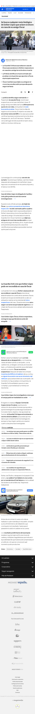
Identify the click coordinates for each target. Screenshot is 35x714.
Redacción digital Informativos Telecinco (16, 59)
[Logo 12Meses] (17, 652)
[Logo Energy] (17, 630)
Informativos (10, 549)
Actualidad (5, 558)
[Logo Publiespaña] (17, 664)
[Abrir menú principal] (32, 9)
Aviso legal (17, 677)
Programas (5, 562)
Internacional (28, 12)
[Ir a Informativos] (9, 9)
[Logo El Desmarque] (17, 613)
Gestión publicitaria (17, 688)
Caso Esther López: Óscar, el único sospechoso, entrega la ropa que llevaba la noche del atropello (16, 319)
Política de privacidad (18, 681)
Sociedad (20, 12)
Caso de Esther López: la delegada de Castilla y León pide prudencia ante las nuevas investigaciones (16, 196)
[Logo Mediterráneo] (17, 669)
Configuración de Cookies (17, 683)
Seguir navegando (8, 571)
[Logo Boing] (17, 624)
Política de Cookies (17, 685)
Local (15, 12)
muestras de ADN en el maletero (12, 374)
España (10, 12)
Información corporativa (17, 679)
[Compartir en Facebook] (32, 92)
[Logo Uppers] (17, 641)
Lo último (4, 12)
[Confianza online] (18, 708)
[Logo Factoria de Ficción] (17, 619)
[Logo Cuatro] (17, 602)
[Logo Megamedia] (18, 700)
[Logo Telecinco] (17, 596)
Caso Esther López (27, 549)
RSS (17, 690)
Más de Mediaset (7, 575)
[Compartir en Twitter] (25, 92)
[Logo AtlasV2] (17, 658)
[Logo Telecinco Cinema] (17, 646)
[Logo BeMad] (17, 636)
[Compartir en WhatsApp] (21, 92)
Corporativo (6, 567)
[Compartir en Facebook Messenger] (28, 92)
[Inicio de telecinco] (2, 9)
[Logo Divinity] (17, 607)
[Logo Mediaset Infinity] (17, 591)
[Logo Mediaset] (17, 583)
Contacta (17, 692)
